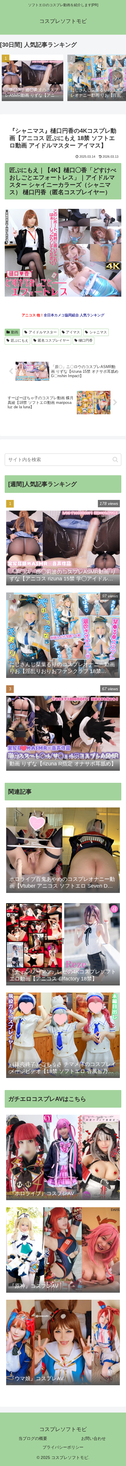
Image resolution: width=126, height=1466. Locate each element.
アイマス (73, 332)
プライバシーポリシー (63, 1447)
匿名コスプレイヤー (53, 340)
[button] (115, 77)
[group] (32, 78)
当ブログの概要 (32, 1438)
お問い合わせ (93, 1438)
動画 (14, 332)
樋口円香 (86, 340)
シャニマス (98, 332)
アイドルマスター (43, 332)
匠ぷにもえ (19, 340)
